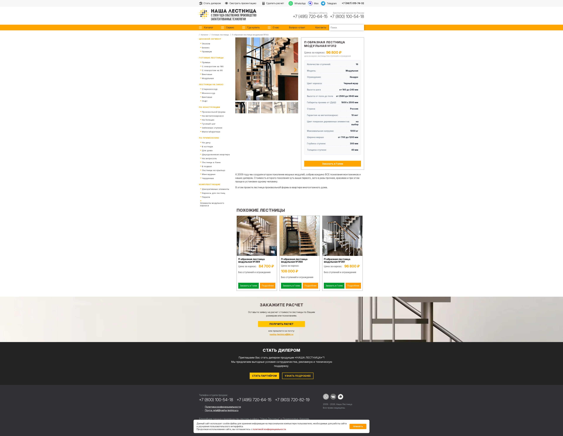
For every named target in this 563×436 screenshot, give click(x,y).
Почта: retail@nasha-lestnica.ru (221, 410)
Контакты (320, 27)
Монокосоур (208, 93)
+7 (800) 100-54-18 (347, 16)
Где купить (253, 27)
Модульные (208, 78)
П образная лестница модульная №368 (294, 260)
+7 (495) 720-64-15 (310, 16)
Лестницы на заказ (211, 84)
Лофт (204, 101)
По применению (209, 138)
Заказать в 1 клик (332, 163)
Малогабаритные (211, 132)
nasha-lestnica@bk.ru (281, 334)
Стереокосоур (210, 89)
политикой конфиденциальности (269, 429)
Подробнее (268, 285)
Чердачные (208, 178)
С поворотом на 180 (213, 66)
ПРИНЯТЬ (358, 426)
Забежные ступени (212, 128)
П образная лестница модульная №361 (337, 260)
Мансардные (209, 174)
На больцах (208, 120)
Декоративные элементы (215, 189)
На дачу (206, 142)
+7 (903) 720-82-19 (292, 400)
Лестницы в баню (211, 162)
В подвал (207, 166)
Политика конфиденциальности (223, 406)
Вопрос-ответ (297, 27)
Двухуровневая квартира (216, 154)
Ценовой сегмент (210, 39)
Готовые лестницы (211, 58)
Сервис (230, 27)
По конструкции (209, 107)
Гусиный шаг (209, 124)
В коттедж (207, 146)
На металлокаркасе (213, 116)
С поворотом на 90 (212, 70)
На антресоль (209, 158)
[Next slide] (295, 70)
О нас (276, 27)
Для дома (207, 150)
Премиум (207, 51)
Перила (206, 197)
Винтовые (207, 74)
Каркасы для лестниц (213, 193)
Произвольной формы (213, 112)
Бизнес (206, 47)
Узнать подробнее (298, 375)
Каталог (208, 27)
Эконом (206, 43)
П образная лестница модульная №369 (251, 260)
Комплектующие (209, 184)
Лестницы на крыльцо (213, 170)
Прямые (206, 62)
